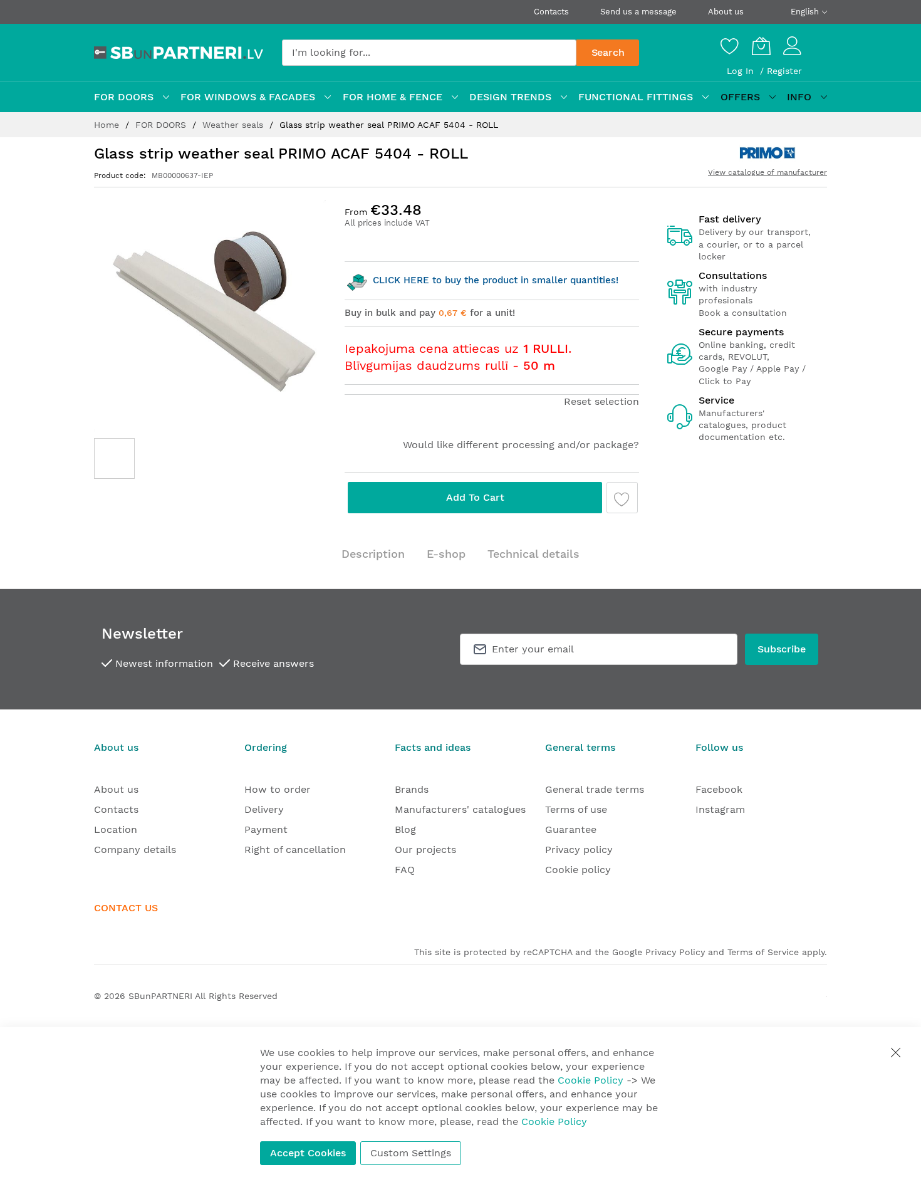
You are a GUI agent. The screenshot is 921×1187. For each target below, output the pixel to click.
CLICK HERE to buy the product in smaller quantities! (494, 280)
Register (784, 71)
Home (108, 125)
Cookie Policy (590, 1080)
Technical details (533, 553)
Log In (742, 71)
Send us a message (638, 11)
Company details (135, 849)
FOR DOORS (162, 125)
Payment (266, 829)
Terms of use (576, 809)
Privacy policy (579, 849)
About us (726, 11)
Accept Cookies (308, 1153)
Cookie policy (578, 870)
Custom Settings (410, 1153)
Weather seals (234, 125)
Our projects (425, 849)
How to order (277, 789)
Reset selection (601, 401)
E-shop (446, 553)
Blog (405, 829)
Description (373, 553)
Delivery (264, 809)
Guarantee (570, 829)
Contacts (551, 11)
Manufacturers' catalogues (460, 809)
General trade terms (594, 789)
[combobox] (429, 52)
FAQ (405, 870)
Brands (412, 789)
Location (115, 829)
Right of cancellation (295, 849)
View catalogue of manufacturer (767, 172)
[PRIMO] (767, 153)
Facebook (718, 789)
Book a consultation (743, 313)
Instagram (720, 809)
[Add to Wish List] (622, 497)
